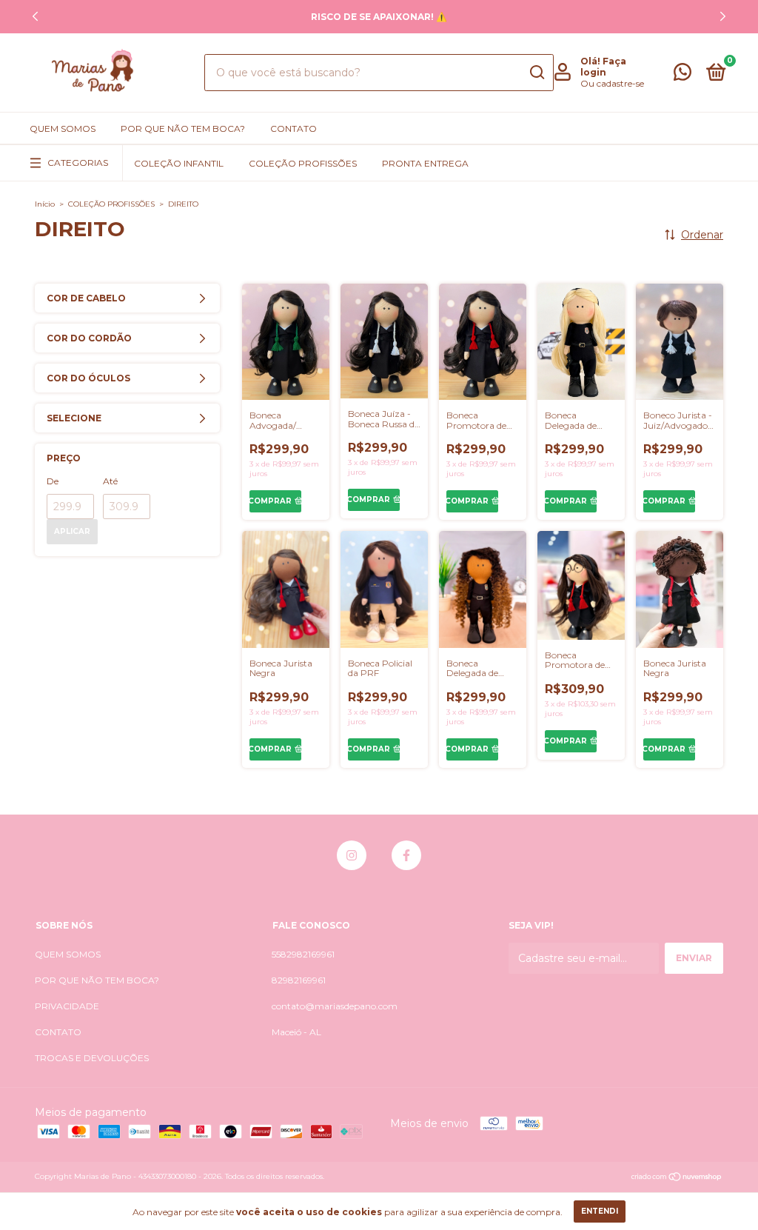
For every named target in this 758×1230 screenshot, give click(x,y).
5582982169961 (303, 954)
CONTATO (293, 128)
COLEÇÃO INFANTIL (179, 163)
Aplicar (72, 531)
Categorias (77, 162)
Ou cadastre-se (612, 83)
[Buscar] (536, 72)
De (52, 481)
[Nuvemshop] (677, 1178)
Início (45, 204)
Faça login (603, 67)
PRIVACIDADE (67, 1006)
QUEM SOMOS (62, 128)
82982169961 (299, 980)
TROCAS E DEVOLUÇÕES (92, 1057)
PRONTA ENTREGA (425, 163)
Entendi (599, 1211)
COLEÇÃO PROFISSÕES (303, 163)
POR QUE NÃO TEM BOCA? (183, 128)
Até (110, 481)
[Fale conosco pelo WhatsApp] (682, 75)
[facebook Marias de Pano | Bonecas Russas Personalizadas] (406, 855)
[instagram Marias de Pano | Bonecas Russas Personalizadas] (351, 855)
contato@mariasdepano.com (335, 1006)
